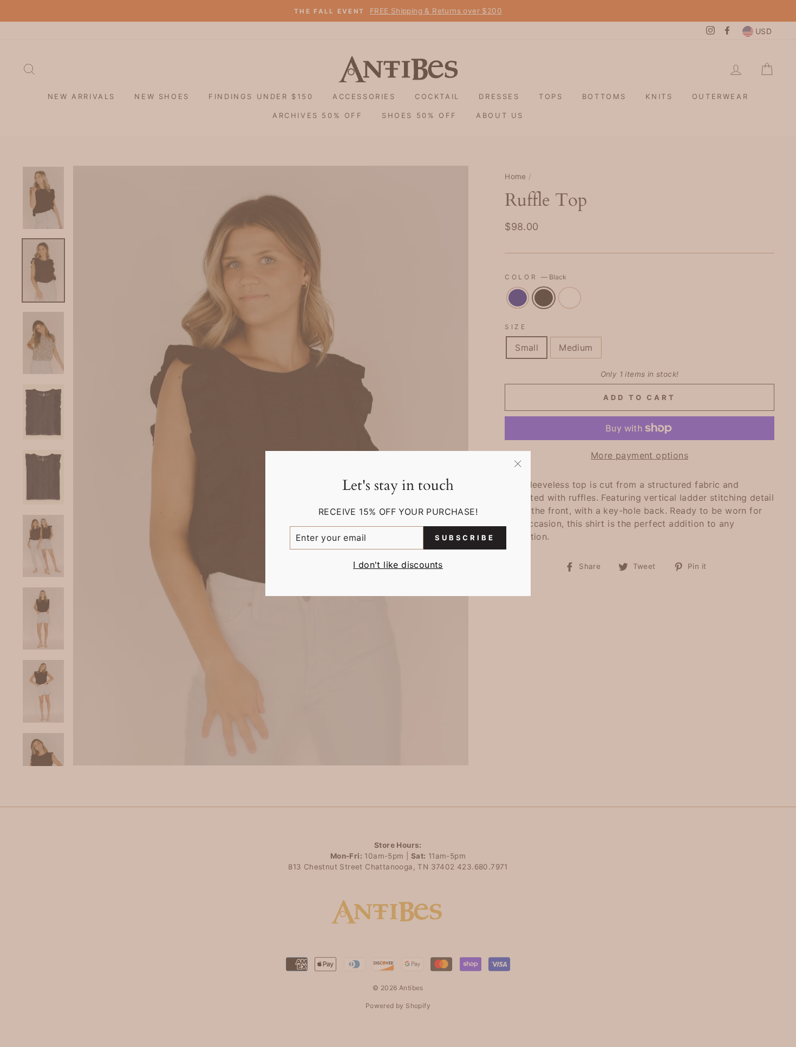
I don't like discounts (398, 564)
